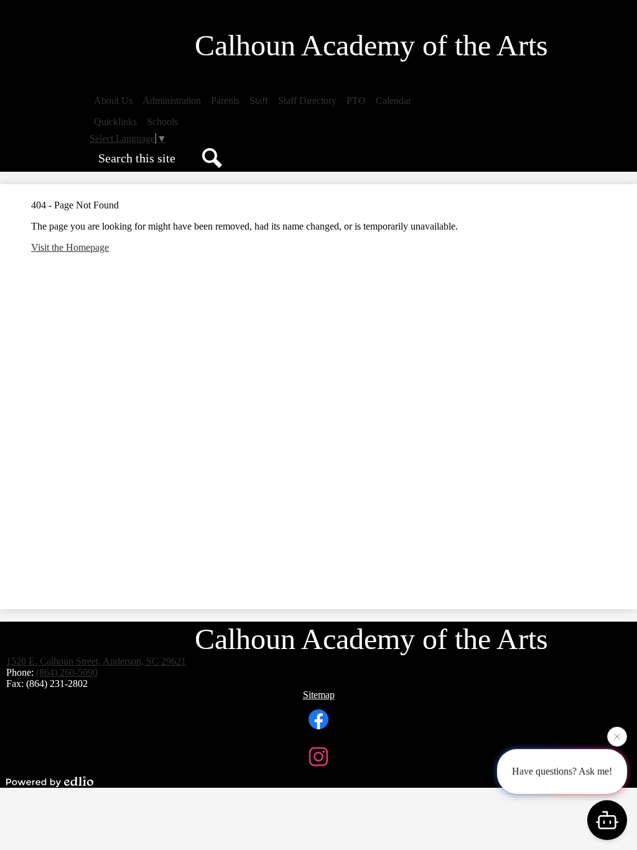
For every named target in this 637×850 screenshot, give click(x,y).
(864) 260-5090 (67, 672)
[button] (113, 100)
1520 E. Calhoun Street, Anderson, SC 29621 (96, 661)
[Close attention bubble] (617, 735)
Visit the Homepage (70, 247)
